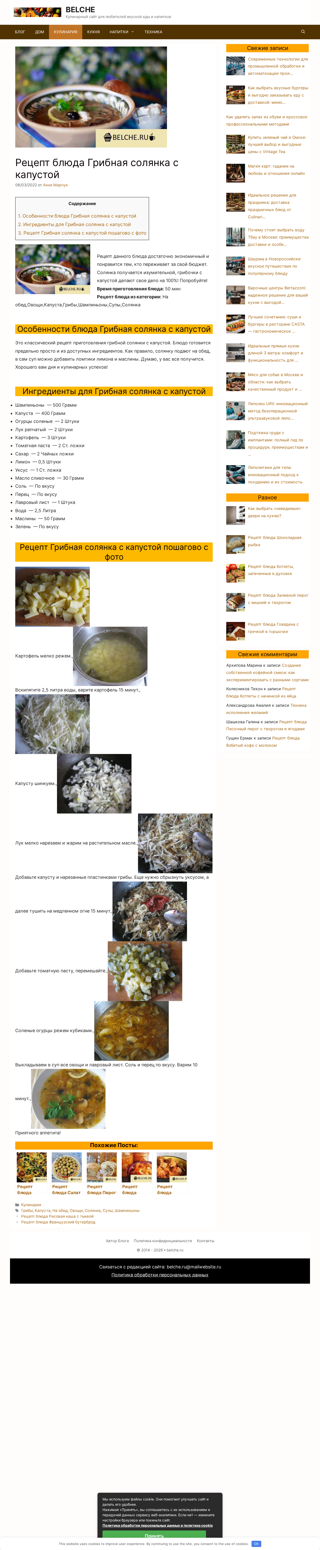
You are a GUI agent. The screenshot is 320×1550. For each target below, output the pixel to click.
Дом (39, 32)
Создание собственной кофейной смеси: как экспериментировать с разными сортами (267, 672)
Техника (153, 32)
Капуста (42, 1210)
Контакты (205, 1240)
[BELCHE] (37, 12)
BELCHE (80, 9)
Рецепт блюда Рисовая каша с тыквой (57, 1216)
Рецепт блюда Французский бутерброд (58, 1222)
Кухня (93, 32)
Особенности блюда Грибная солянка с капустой (77, 216)
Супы (108, 1210)
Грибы (27, 1210)
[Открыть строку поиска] (303, 32)
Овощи (76, 1210)
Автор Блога (117, 1240)
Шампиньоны (127, 1210)
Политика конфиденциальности (163, 1240)
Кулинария (65, 32)
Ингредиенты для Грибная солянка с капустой (74, 224)
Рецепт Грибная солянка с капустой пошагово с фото (82, 233)
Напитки (119, 32)
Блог (20, 32)
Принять (154, 1535)
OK (256, 1544)
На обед (60, 1210)
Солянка (93, 1210)
